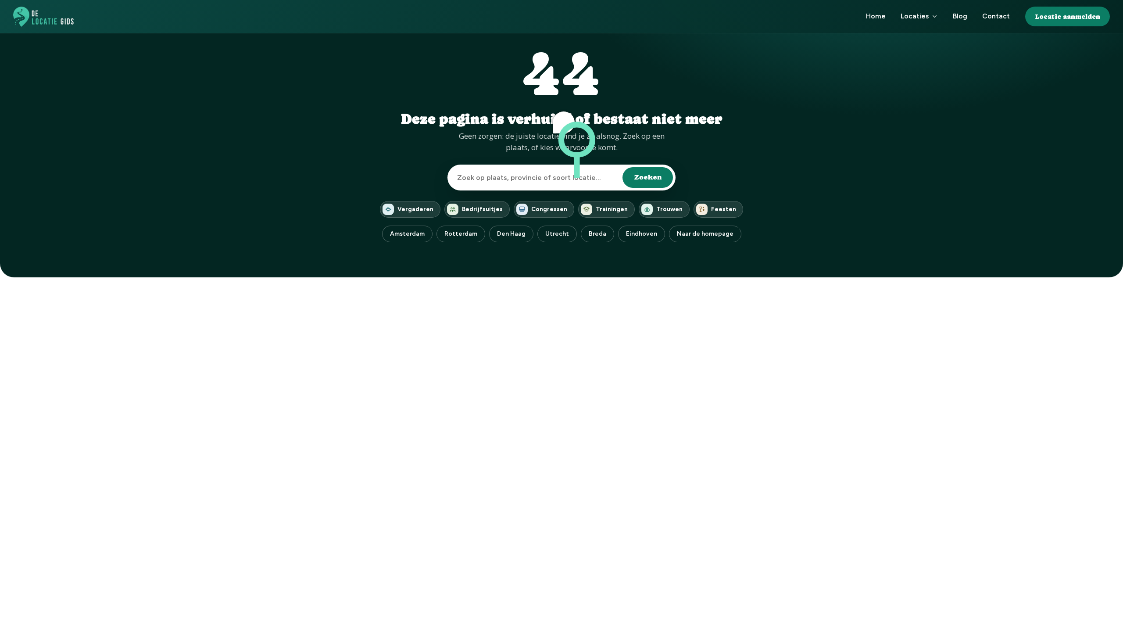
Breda (597, 233)
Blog (960, 16)
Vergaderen (415, 208)
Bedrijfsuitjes (482, 208)
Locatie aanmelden (1067, 16)
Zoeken (648, 177)
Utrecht (557, 233)
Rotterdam (460, 233)
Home (876, 16)
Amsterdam (407, 233)
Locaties (915, 16)
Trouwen (669, 208)
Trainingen (612, 208)
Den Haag (511, 233)
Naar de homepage (705, 233)
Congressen (549, 208)
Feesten (723, 208)
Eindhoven (641, 233)
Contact (996, 16)
